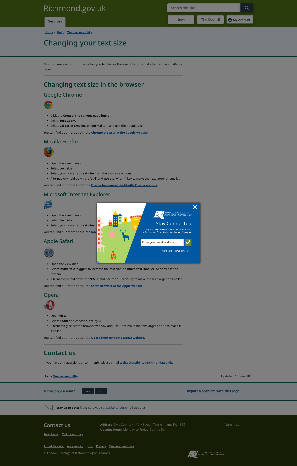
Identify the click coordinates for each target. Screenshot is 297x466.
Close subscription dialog (195, 207)
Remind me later (182, 250)
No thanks (167, 250)
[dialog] (148, 233)
